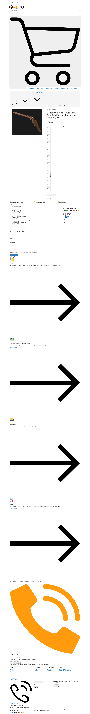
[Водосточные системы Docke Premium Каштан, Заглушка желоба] (49, 167)
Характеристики (14, 204)
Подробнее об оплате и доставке (69, 219)
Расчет (36, 669)
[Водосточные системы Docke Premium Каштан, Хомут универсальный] (49, 128)
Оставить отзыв (14, 254)
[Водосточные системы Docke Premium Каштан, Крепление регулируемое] (27, 122)
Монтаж (36, 670)
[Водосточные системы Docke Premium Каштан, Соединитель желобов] (49, 146)
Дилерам (37, 88)
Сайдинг (11, 669)
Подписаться (56, 686)
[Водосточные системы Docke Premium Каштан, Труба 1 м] (49, 157)
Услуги (42, 88)
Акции (71, 88)
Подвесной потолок (14, 679)
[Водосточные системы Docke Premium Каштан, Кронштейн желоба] (49, 143)
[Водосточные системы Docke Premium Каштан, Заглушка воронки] (49, 139)
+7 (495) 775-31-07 (14, 2)
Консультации (38, 672)
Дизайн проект (38, 671)
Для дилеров (49, 670)
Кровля (11, 675)
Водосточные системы (14, 671)
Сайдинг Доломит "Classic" (64, 669)
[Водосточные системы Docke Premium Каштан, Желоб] (49, 164)
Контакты (75, 88)
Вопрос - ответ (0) (21, 228)
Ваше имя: (12, 234)
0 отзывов (49, 119)
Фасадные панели (13, 670)
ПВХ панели (12, 678)
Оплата (48, 671)
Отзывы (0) (13, 228)
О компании (31, 88)
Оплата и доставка (49, 88)
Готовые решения (64, 88)
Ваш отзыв (12, 242)
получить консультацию (15, 663)
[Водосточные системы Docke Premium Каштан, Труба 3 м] (49, 189)
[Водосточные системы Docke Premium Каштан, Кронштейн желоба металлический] (49, 178)
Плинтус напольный (14, 677)
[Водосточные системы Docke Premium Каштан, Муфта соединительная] (49, 150)
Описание (22, 204)
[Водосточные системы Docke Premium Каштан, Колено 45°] (49, 136)
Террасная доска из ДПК (15, 672)
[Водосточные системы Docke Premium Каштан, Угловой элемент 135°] (49, 132)
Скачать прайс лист (39, 681)
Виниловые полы (13, 674)
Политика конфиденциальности (64, 709)
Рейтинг (12, 238)
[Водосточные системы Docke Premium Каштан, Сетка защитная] (49, 185)
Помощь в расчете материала (52, 199)
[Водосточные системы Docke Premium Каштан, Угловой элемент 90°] (49, 153)
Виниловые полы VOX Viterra (65, 670)
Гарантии (57, 88)
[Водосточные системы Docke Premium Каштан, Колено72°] (49, 171)
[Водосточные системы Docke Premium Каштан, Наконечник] (49, 181)
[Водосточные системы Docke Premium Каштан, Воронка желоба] (49, 160)
